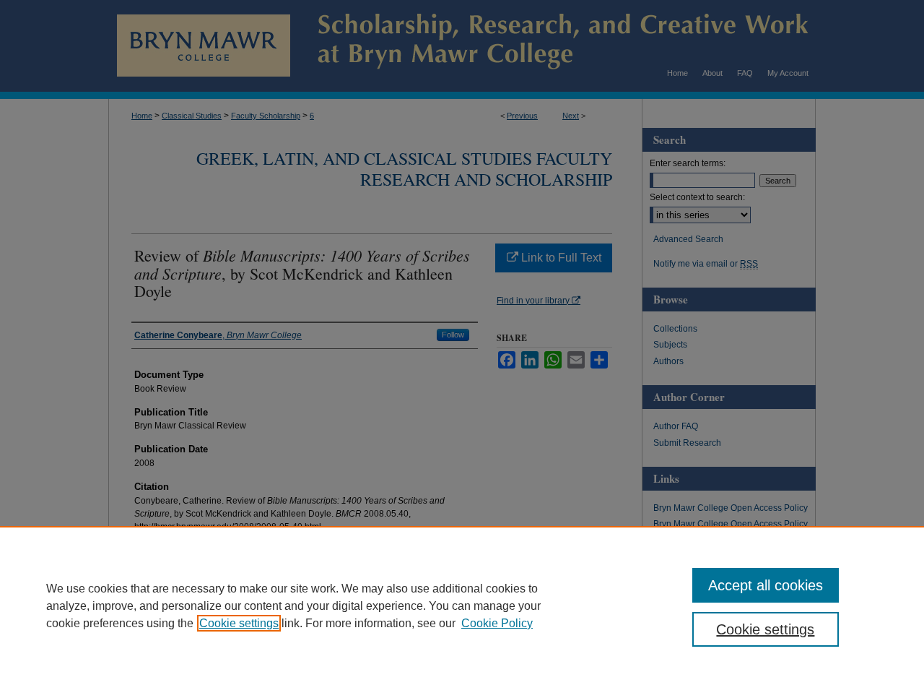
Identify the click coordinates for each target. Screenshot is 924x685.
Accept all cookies (765, 585)
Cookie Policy (497, 623)
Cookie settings (239, 623)
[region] (462, 605)
